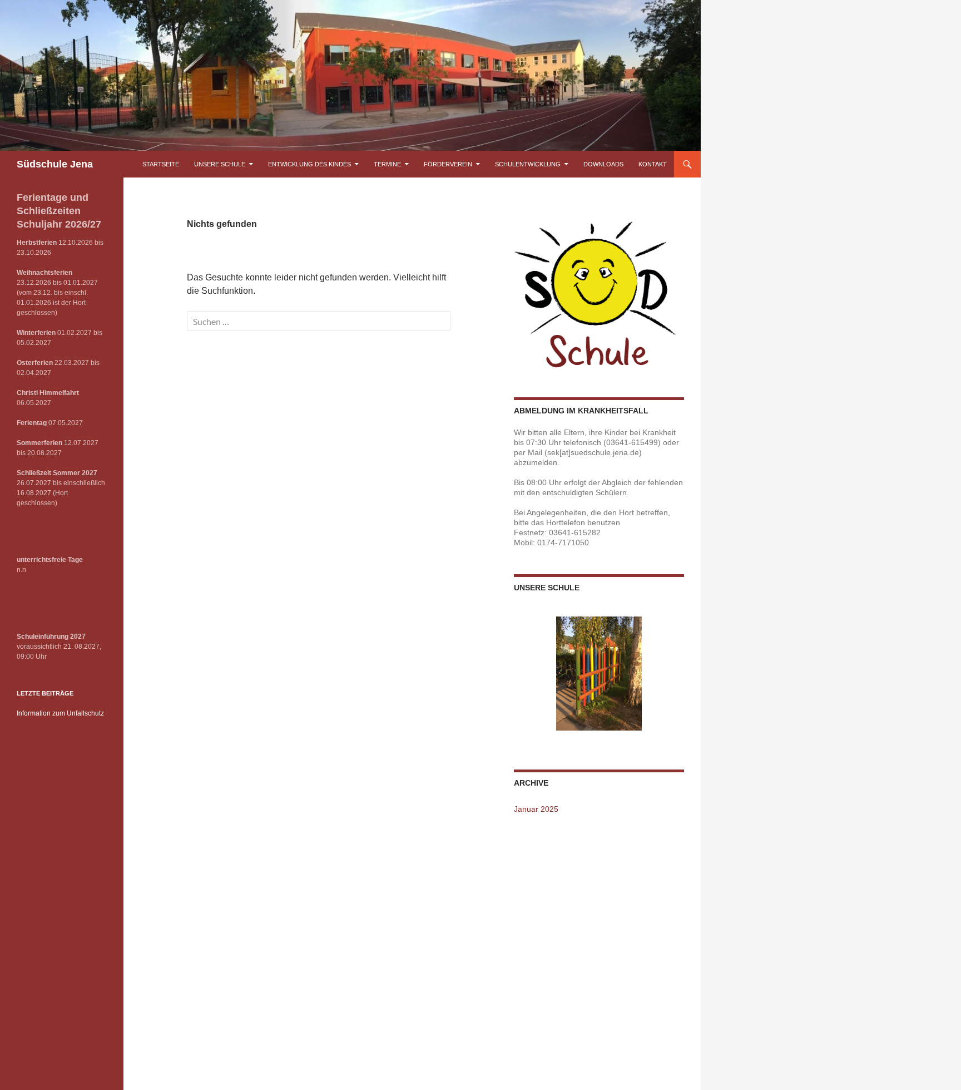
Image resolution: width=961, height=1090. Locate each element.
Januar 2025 (536, 809)
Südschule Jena (55, 164)
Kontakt (652, 164)
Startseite (160, 164)
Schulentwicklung (528, 164)
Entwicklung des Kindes (309, 164)
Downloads (603, 164)
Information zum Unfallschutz (60, 713)
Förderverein (448, 164)
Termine (387, 164)
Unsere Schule (219, 164)
